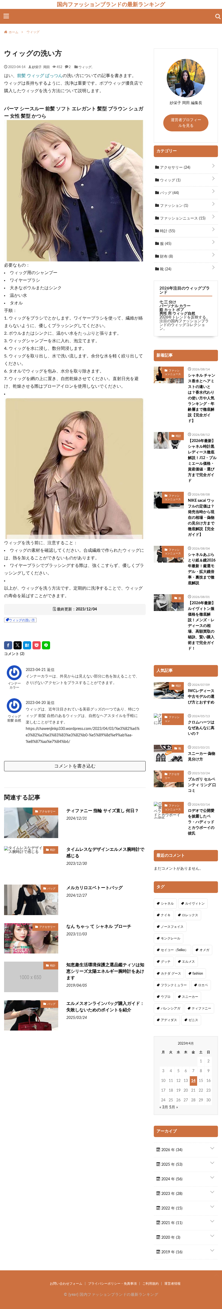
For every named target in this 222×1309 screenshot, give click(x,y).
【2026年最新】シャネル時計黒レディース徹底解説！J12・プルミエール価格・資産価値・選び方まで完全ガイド (202, 461)
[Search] (218, 16)
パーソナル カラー (175, 306)
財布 (166, 256)
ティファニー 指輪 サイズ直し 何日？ (102, 811)
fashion (197, 973)
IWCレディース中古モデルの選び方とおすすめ (201, 696)
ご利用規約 (150, 1283)
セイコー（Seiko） (174, 950)
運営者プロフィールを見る (186, 123)
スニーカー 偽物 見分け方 (201, 756)
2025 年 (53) (171, 1165)
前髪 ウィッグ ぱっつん (40, 76)
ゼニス (193, 1020)
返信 (50, 670)
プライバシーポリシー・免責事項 (112, 1283)
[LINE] (46, 645)
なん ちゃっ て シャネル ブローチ (98, 926)
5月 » (173, 1107)
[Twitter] (18, 645)
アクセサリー (47, 811)
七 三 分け (167, 302)
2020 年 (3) (170, 1238)
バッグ (51, 888)
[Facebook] (8, 645)
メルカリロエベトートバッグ (94, 888)
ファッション (173, 206)
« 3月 (163, 1107)
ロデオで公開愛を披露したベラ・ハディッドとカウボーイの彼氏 (201, 822)
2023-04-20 (36, 703)
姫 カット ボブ (171, 310)
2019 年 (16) (171, 1252)
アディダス (169, 1020)
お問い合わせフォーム (66, 1283)
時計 (53, 849)
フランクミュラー (174, 985)
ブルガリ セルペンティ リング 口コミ (202, 785)
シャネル (167, 903)
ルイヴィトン (195, 903)
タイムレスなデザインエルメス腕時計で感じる (105, 852)
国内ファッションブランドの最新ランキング (111, 4)
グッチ (166, 961)
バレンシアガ (170, 1008)
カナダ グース (171, 973)
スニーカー (190, 996)
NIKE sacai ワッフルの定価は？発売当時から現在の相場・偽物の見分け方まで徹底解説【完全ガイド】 (201, 518)
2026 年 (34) (171, 1150)
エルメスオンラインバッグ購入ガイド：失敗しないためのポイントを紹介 (105, 1006)
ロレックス (190, 915)
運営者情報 (172, 1283)
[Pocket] (36, 645)
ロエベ (203, 985)
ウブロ (166, 996)
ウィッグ (85, 66)
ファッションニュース (182, 218)
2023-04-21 (36, 670)
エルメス (188, 961)
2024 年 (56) (171, 1179)
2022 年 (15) (171, 1208)
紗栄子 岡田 (41, 66)
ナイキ (166, 915)
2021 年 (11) (171, 1223)
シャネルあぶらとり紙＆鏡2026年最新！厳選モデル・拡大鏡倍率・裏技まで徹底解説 (202, 569)
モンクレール (170, 938)
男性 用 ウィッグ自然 (177, 313)
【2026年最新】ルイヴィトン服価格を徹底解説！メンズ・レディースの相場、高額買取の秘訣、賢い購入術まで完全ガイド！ (202, 625)
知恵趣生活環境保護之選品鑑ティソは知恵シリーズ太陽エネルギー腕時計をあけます (105, 971)
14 (193, 1081)
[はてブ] (27, 645)
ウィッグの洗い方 (22, 620)
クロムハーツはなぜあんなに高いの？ (201, 728)
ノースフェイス (172, 926)
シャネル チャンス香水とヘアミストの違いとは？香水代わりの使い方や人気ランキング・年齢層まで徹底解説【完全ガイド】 (201, 398)
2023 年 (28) (171, 1194)
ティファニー (201, 1008)
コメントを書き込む (75, 766)
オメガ (204, 950)
